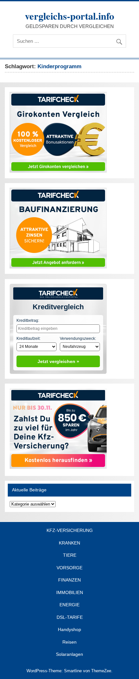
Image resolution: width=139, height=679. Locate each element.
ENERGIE (69, 605)
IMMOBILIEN (69, 593)
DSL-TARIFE (70, 617)
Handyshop (69, 630)
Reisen (69, 642)
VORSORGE (69, 568)
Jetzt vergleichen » (58, 361)
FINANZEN (69, 580)
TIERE (69, 555)
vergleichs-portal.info (69, 16)
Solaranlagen (69, 654)
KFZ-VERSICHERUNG (70, 530)
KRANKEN (69, 543)
